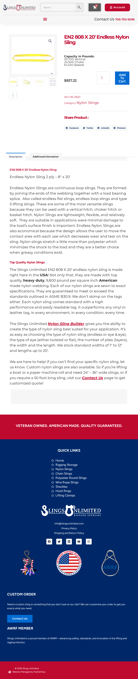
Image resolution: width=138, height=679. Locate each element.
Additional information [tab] (46, 156)
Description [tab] (15, 156)
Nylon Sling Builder (66, 324)
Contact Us (92, 378)
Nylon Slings (88, 103)
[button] (45, 19)
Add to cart (122, 78)
